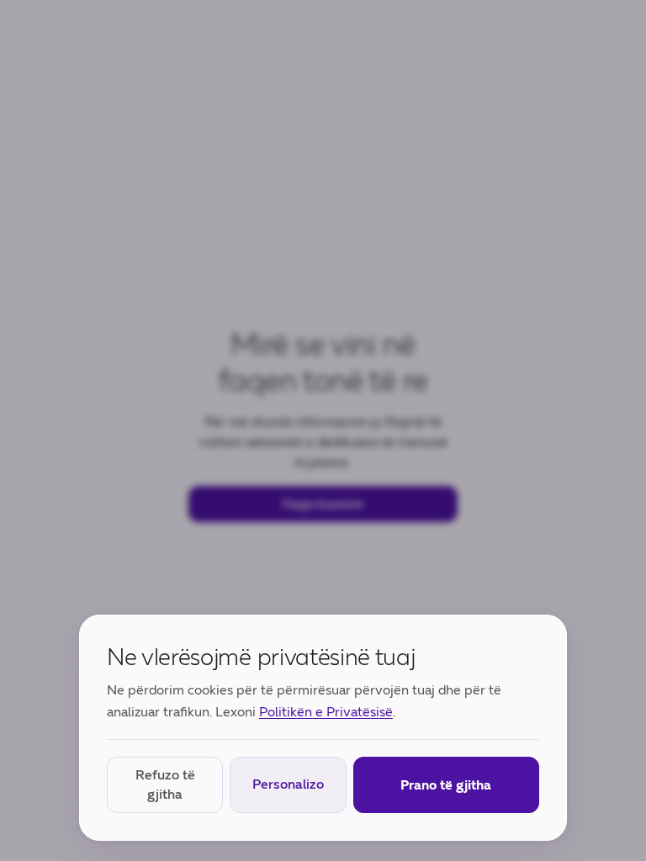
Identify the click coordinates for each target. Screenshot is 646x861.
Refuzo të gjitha (165, 784)
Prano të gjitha (445, 784)
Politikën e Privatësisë (326, 712)
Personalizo (288, 784)
